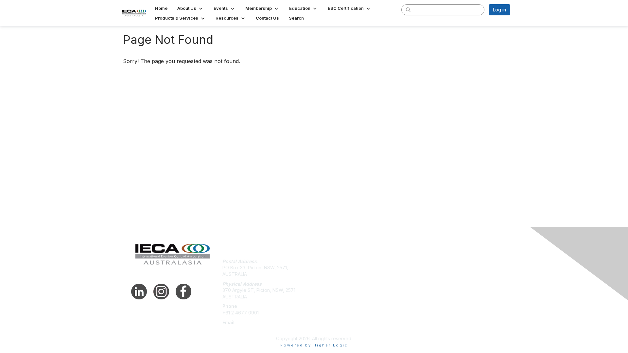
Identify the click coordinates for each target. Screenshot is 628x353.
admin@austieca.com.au (248, 328)
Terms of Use (425, 274)
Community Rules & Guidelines (443, 280)
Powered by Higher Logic (314, 345)
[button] (190, 8)
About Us (421, 261)
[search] (408, 9)
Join (321, 261)
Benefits (325, 267)
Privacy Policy (426, 267)
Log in (499, 9)
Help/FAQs (328, 274)
